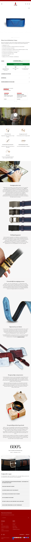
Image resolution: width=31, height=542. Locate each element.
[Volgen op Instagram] (3, 534)
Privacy (2, 529)
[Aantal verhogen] (5, 64)
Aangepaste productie (16, 529)
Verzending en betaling (4, 526)
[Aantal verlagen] (2, 64)
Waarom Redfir (15, 527)
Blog (2, 524)
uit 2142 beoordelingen (7, 90)
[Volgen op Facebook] (1, 534)
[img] (16, 89)
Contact (14, 524)
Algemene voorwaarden (5, 530)
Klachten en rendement (5, 527)
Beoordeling (14, 526)
